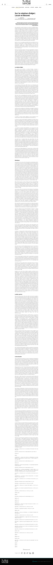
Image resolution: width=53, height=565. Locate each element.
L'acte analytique (20, 18)
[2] (15, 451)
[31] (37, 284)
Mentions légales (43, 561)
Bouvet (35, 18)
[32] (15, 519)
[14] (28, 157)
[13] (21, 155)
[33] (15, 521)
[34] (22, 322)
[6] (23, 90)
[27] (30, 252)
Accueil (13, 7)
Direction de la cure (17, 19)
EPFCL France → (48, 561)
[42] (26, 417)
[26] (23, 242)
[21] (29, 208)
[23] (18, 220)
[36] (22, 337)
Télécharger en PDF (27, 549)
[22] (27, 215)
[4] (15, 455)
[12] (26, 146)
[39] (20, 386)
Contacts (39, 561)
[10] (37, 137)
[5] (17, 87)
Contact (50, 4)
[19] (18, 195)
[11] (15, 473)
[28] (21, 269)
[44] (26, 425)
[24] (34, 237)
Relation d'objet (33, 19)
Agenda (36, 7)
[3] (15, 453)
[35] (25, 334)
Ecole (40, 7)
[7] (19, 91)
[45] (18, 435)
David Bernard (22, 17)
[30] (24, 281)
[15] (24, 165)
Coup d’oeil (27, 7)
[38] (37, 369)
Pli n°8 (23, 18)
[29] (15, 512)
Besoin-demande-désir (30, 18)
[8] (20, 100)
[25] (30, 241)
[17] (36, 179)
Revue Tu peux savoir (20, 7)
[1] (15, 448)
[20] (34, 200)
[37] (37, 362)
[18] (26, 186)
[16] (21, 173)
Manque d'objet (22, 19)
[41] (15, 538)
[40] (29, 394)
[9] (34, 106)
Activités (32, 7)
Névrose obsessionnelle (28, 19)
